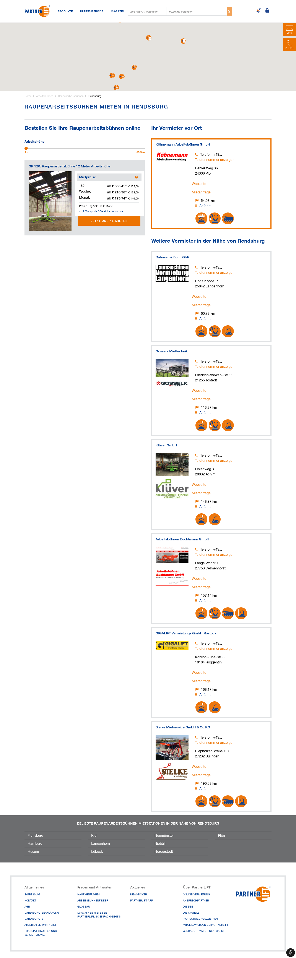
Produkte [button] (65, 11)
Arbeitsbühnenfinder (92, 901)
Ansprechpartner (196, 901)
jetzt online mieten (109, 220)
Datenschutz (33, 919)
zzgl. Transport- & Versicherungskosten (101, 211)
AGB (27, 907)
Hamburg (35, 844)
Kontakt (30, 901)
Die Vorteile (191, 913)
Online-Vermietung (196, 894)
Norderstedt (164, 852)
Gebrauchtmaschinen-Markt (203, 931)
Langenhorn (100, 844)
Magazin (117, 11)
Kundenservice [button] (91, 11)
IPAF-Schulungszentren (200, 919)
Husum (33, 852)
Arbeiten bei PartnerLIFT (41, 925)
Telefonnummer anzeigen (214, 160)
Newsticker (138, 894)
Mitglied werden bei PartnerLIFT (205, 925)
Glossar (83, 907)
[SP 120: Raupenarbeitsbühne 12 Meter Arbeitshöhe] (50, 201)
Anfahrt (205, 206)
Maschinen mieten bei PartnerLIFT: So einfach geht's (99, 915)
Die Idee (188, 907)
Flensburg (35, 836)
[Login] (267, 11)
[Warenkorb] (258, 11)
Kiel (94, 836)
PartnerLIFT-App (141, 901)
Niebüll (160, 844)
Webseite (199, 184)
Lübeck (97, 852)
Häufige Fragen (88, 894)
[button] (148, 38)
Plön (221, 836)
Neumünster (164, 836)
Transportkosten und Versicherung (40, 933)
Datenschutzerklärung (41, 913)
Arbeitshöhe (34, 141)
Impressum (32, 894)
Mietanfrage (201, 192)
